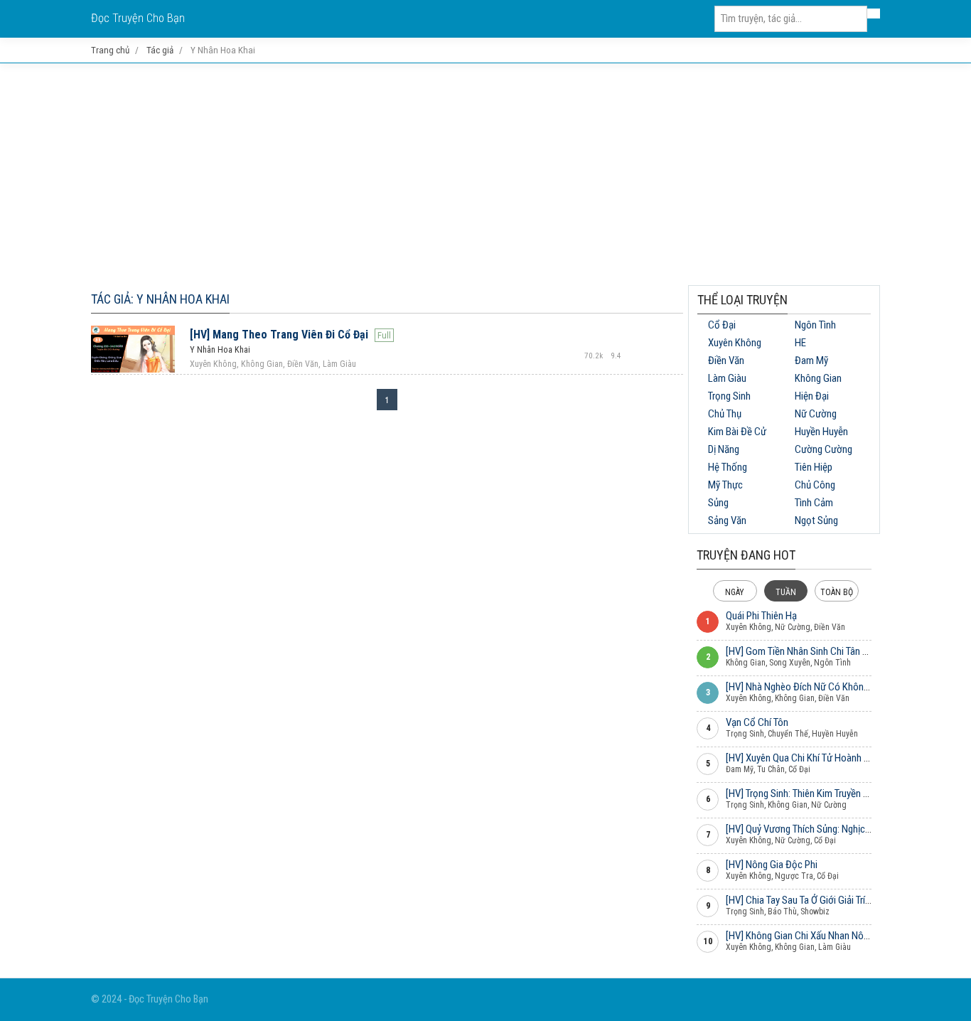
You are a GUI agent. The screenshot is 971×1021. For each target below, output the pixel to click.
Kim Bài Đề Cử (737, 431)
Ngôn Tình (815, 325)
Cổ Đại (722, 325)
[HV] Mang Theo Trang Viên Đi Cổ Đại (279, 334)
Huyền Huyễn (821, 431)
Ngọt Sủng (816, 520)
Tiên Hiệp (813, 467)
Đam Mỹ (811, 360)
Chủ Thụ (724, 413)
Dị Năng (723, 449)
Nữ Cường (816, 413)
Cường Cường (823, 449)
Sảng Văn (727, 520)
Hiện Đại (812, 396)
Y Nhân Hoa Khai (220, 350)
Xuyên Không (734, 342)
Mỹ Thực (725, 485)
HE (800, 342)
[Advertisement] (485, 174)
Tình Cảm (814, 502)
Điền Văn (726, 360)
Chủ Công (815, 485)
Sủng (718, 502)
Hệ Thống (727, 467)
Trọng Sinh (729, 396)
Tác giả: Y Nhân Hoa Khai (160, 299)
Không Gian (818, 378)
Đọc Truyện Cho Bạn (138, 18)
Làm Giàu (727, 378)
